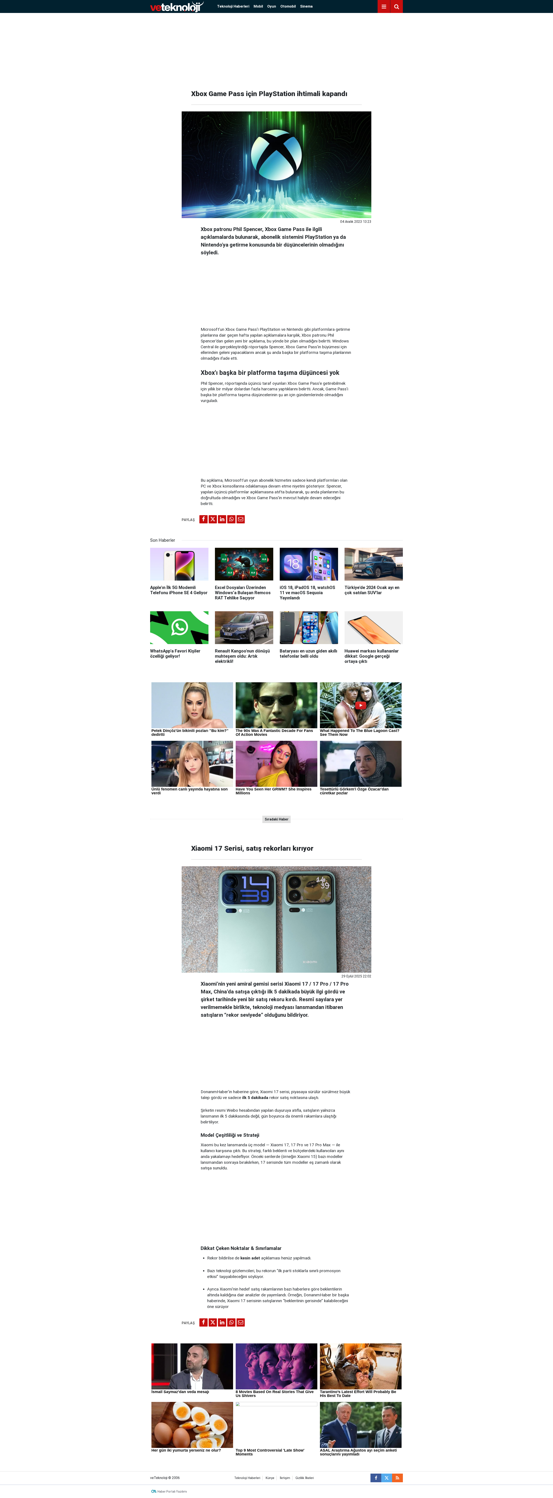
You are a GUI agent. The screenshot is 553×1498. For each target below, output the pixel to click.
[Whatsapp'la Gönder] (231, 519)
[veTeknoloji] (177, 6)
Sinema (306, 6)
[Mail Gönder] (241, 519)
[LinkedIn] (222, 519)
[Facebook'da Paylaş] (203, 519)
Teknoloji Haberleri (233, 6)
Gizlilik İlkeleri (305, 1478)
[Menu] (384, 7)
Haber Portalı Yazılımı (172, 1491)
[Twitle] (213, 519)
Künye (270, 1478)
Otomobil (288, 6)
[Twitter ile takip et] (386, 1478)
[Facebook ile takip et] (375, 1478)
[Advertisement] (276, 49)
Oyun (271, 6)
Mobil (258, 6)
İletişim (285, 1478)
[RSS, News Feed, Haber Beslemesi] (397, 1478)
